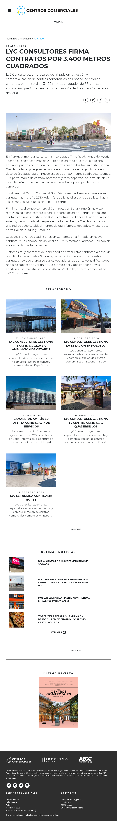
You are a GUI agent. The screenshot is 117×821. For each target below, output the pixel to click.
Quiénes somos (12, 800)
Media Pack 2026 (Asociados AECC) (21, 811)
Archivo (39, 38)
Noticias (26, 38)
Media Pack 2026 (13, 808)
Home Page (12, 38)
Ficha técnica (11, 802)
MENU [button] (59, 22)
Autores (9, 805)
